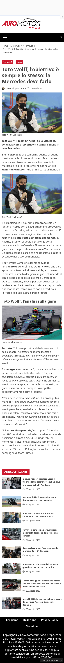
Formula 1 (7, 62)
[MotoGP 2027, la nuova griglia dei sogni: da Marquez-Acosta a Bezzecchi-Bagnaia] (11, 603)
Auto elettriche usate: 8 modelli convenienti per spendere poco (38, 515)
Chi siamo (12, 620)
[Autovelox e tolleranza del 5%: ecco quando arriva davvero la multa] (11, 568)
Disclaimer (32, 626)
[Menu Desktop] (5, 37)
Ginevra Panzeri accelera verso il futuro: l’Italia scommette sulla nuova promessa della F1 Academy (41, 481)
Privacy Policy (49, 620)
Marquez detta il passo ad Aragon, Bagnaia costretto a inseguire (39, 498)
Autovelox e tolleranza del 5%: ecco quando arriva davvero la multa (40, 566)
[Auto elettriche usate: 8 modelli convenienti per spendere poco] (11, 517)
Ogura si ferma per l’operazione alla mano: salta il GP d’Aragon (40, 549)
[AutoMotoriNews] (21, 24)
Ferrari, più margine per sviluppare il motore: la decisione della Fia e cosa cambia (41, 532)
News (19, 62)
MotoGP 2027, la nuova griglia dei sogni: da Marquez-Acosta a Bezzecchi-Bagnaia (42, 601)
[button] (61, 37)
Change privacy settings (51, 660)
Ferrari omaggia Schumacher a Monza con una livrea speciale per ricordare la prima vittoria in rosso (42, 583)
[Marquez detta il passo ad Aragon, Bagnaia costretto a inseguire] (11, 501)
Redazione (29, 620)
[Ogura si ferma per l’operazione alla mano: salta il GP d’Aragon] (11, 552)
